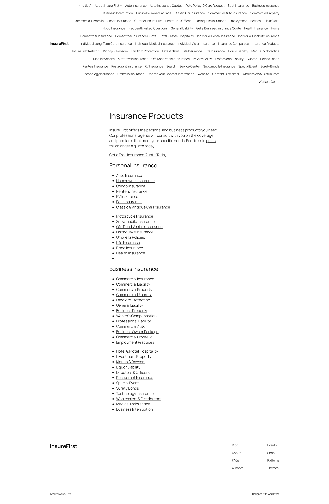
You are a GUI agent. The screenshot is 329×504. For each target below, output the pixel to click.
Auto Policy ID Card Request (205, 5)
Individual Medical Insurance (154, 43)
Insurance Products (265, 43)
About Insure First (107, 5)
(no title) (85, 5)
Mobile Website (104, 59)
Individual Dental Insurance (216, 36)
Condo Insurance (119, 21)
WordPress (273, 493)
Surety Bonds (269, 66)
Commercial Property (264, 13)
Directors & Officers (178, 21)
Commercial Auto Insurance (227, 13)
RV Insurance (154, 66)
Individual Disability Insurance (258, 36)
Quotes (252, 59)
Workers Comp (269, 81)
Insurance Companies (233, 43)
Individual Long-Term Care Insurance (106, 43)
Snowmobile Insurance (219, 66)
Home (275, 28)
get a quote (134, 146)
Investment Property (133, 356)
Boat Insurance (238, 5)
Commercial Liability (133, 284)
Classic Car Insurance (190, 13)
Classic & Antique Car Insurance (143, 207)
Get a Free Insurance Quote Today (138, 154)
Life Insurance (192, 51)
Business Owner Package (153, 13)
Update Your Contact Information (171, 74)
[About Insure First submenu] (121, 6)
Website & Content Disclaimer (218, 74)
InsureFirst (59, 43)
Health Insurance (256, 28)
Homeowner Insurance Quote (135, 36)
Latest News (170, 51)
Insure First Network (86, 51)
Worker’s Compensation (136, 315)
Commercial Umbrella (88, 21)
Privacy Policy (202, 59)
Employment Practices (245, 21)
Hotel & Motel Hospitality (177, 36)
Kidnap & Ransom (115, 51)
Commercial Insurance (135, 278)
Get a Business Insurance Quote (218, 28)
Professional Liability (229, 59)
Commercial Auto (131, 326)
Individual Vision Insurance (196, 43)
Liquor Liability (238, 51)
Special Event (247, 66)
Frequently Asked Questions (148, 28)
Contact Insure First (148, 21)
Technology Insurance (98, 74)
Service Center (189, 66)
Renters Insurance (95, 66)
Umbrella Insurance (130, 74)
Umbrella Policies (130, 237)
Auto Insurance (136, 5)
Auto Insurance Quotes (166, 5)
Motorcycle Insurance (133, 59)
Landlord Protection (145, 51)
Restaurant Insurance (126, 66)
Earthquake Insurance (211, 21)
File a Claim (271, 21)
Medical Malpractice (265, 51)
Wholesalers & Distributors (260, 74)
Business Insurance (265, 5)
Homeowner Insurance (96, 36)
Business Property (131, 310)
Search (171, 66)
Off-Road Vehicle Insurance (170, 59)
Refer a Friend (269, 59)
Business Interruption (118, 13)
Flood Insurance (114, 28)
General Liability (182, 28)
